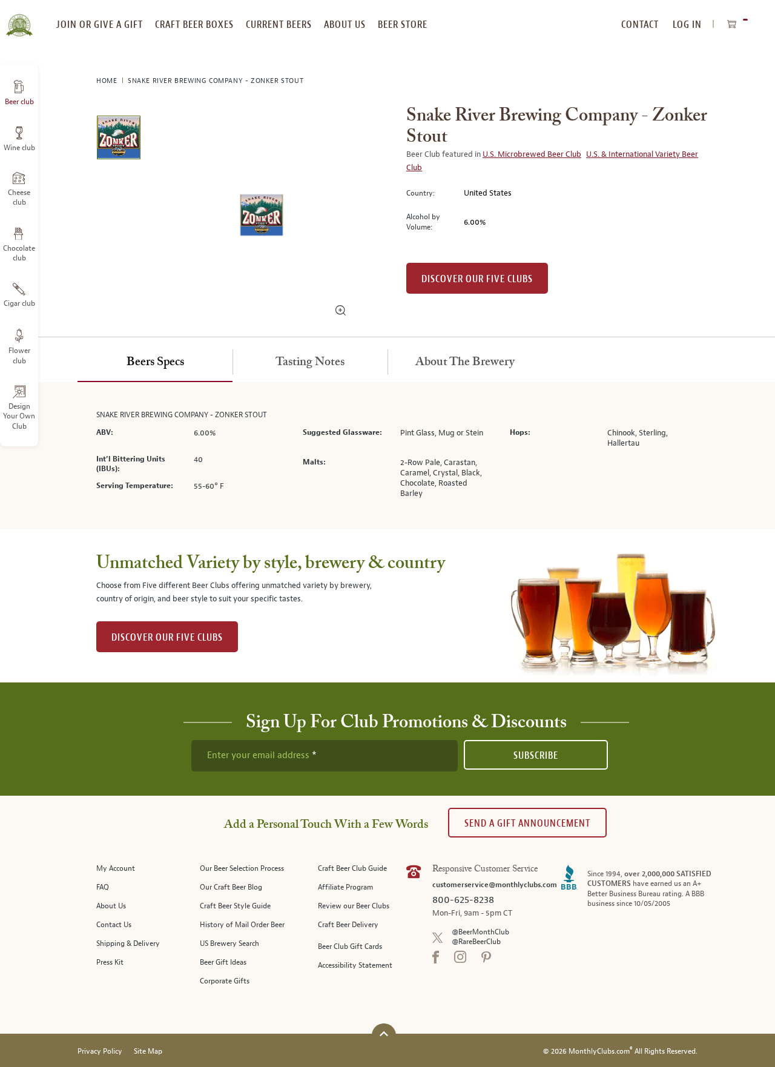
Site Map (148, 1051)
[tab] (155, 362)
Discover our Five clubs (477, 279)
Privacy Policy (100, 1051)
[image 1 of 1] (118, 139)
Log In (687, 24)
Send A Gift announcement (527, 823)
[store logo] (19, 18)
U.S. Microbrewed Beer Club (532, 154)
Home (107, 81)
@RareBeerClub (476, 941)
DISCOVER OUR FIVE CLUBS (167, 637)
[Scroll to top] (384, 1034)
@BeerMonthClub (480, 932)
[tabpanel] (388, 455)
